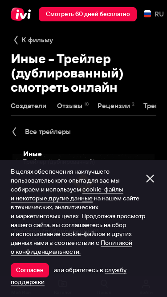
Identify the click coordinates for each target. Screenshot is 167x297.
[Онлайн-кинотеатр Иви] (23, 14)
